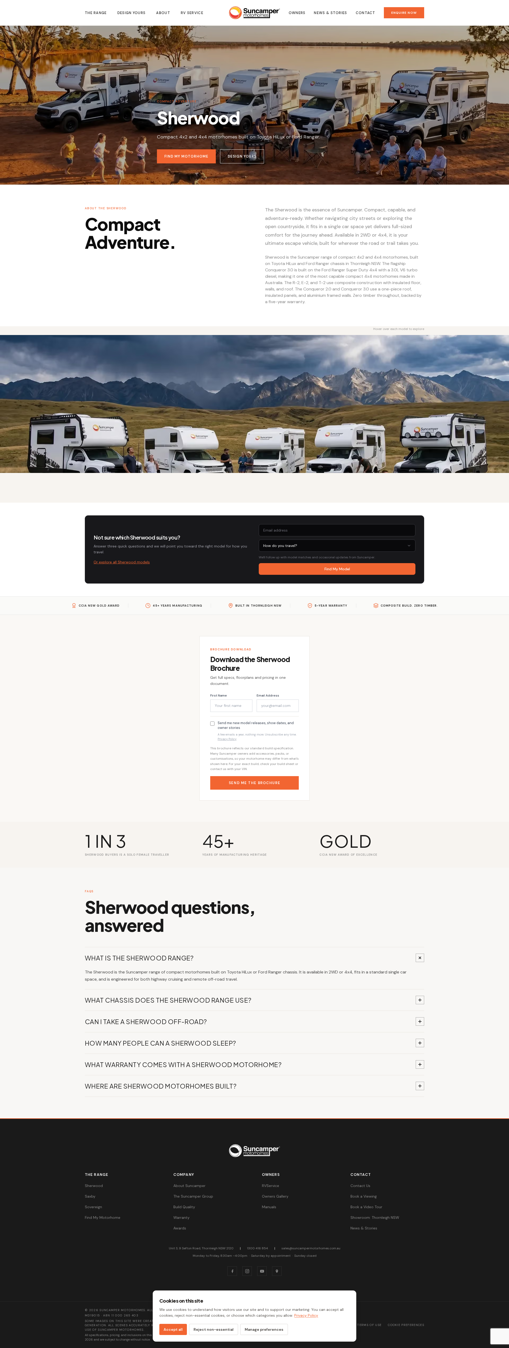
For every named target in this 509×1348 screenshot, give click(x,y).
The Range (96, 13)
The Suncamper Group (193, 1196)
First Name (218, 695)
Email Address (268, 695)
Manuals (269, 1206)
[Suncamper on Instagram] (247, 1271)
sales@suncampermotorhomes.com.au (311, 1248)
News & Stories (330, 13)
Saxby (90, 1196)
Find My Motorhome (186, 156)
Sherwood (94, 1185)
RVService (270, 1185)
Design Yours (131, 13)
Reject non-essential (214, 1329)
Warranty (181, 1217)
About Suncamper (189, 1185)
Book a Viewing (363, 1196)
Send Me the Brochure (254, 783)
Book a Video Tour (366, 1206)
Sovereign (93, 1206)
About (163, 13)
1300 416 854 (257, 1248)
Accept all (173, 1329)
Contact (365, 13)
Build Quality (184, 1206)
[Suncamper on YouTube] (262, 1271)
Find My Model (337, 569)
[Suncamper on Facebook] (232, 1271)
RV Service (192, 13)
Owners (297, 13)
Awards (179, 1228)
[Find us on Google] (277, 1271)
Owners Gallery (275, 1196)
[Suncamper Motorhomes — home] (254, 12)
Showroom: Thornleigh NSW (374, 1217)
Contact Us (360, 1185)
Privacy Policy (227, 739)
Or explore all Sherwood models (122, 562)
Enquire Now (404, 13)
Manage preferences (264, 1329)
